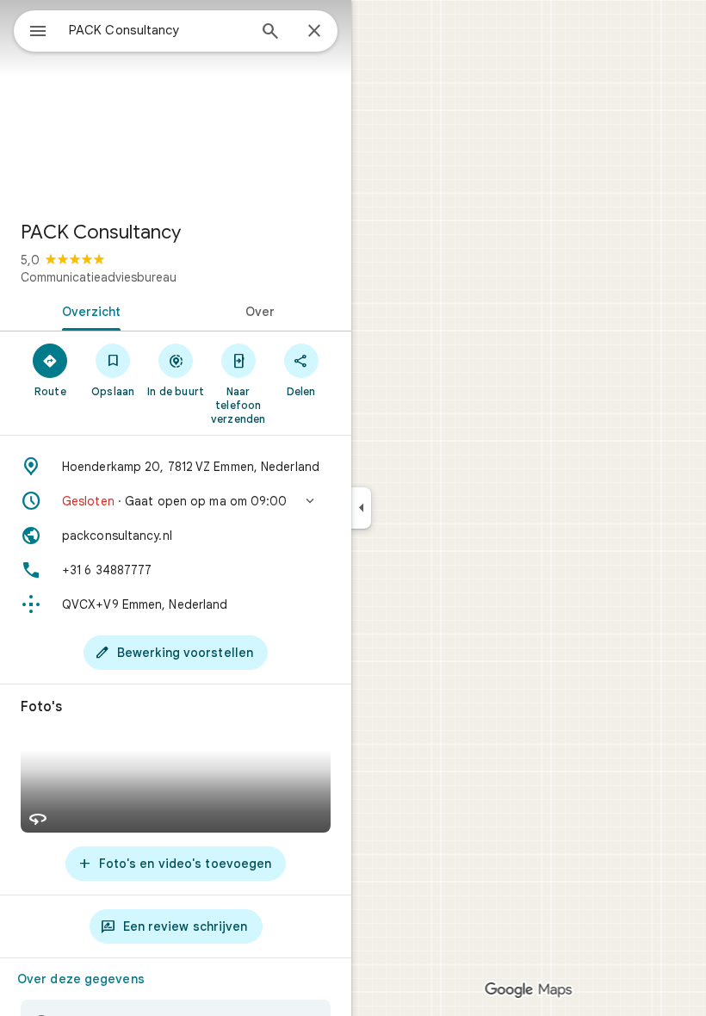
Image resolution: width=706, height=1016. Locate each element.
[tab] (87, 310)
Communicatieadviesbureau (98, 277)
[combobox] (157, 30)
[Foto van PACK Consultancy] (175, 103)
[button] (175, 501)
